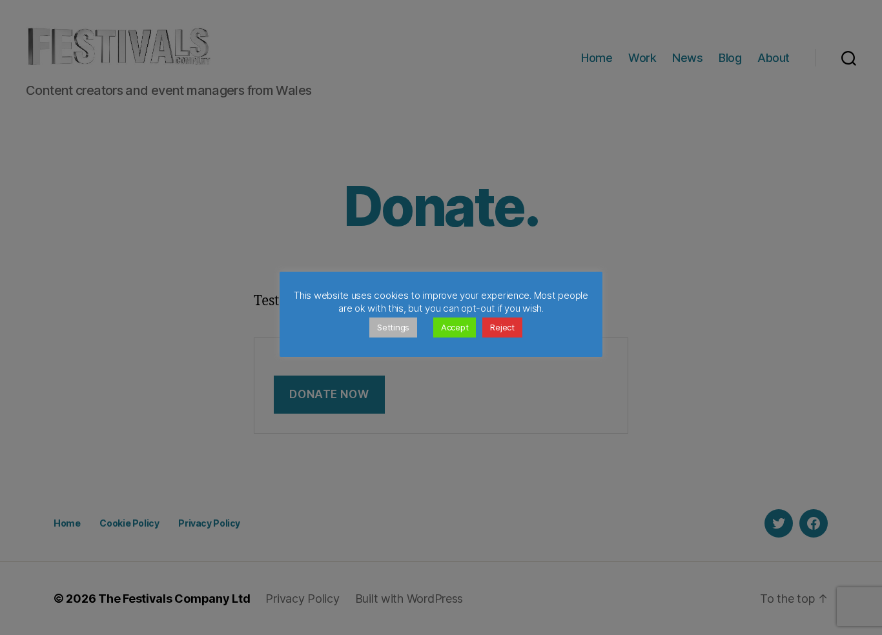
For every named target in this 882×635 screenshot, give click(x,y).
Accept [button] (454, 327)
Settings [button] (393, 327)
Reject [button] (502, 327)
